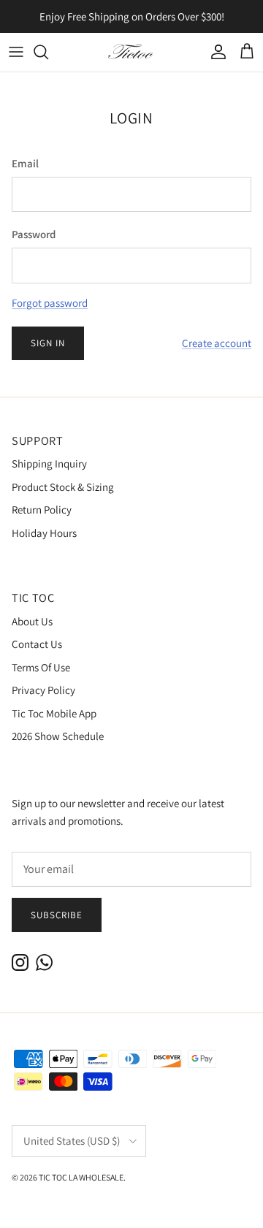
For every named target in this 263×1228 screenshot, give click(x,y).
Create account (216, 343)
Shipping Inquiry (49, 463)
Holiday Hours (44, 533)
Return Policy (42, 509)
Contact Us (37, 644)
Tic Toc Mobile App (54, 713)
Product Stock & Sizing (63, 487)
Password (34, 234)
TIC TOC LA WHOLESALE (81, 1177)
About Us (32, 621)
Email (25, 163)
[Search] (48, 52)
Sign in (48, 343)
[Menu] (16, 52)
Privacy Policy (43, 690)
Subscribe (57, 915)
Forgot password (50, 303)
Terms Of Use (41, 667)
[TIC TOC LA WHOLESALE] (131, 52)
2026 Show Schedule (58, 736)
